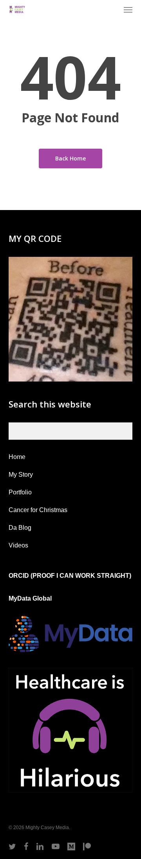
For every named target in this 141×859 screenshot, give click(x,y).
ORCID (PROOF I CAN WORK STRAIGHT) (70, 575)
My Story (21, 474)
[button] (128, 9)
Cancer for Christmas (38, 510)
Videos (18, 545)
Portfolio (20, 492)
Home (17, 456)
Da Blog (20, 527)
